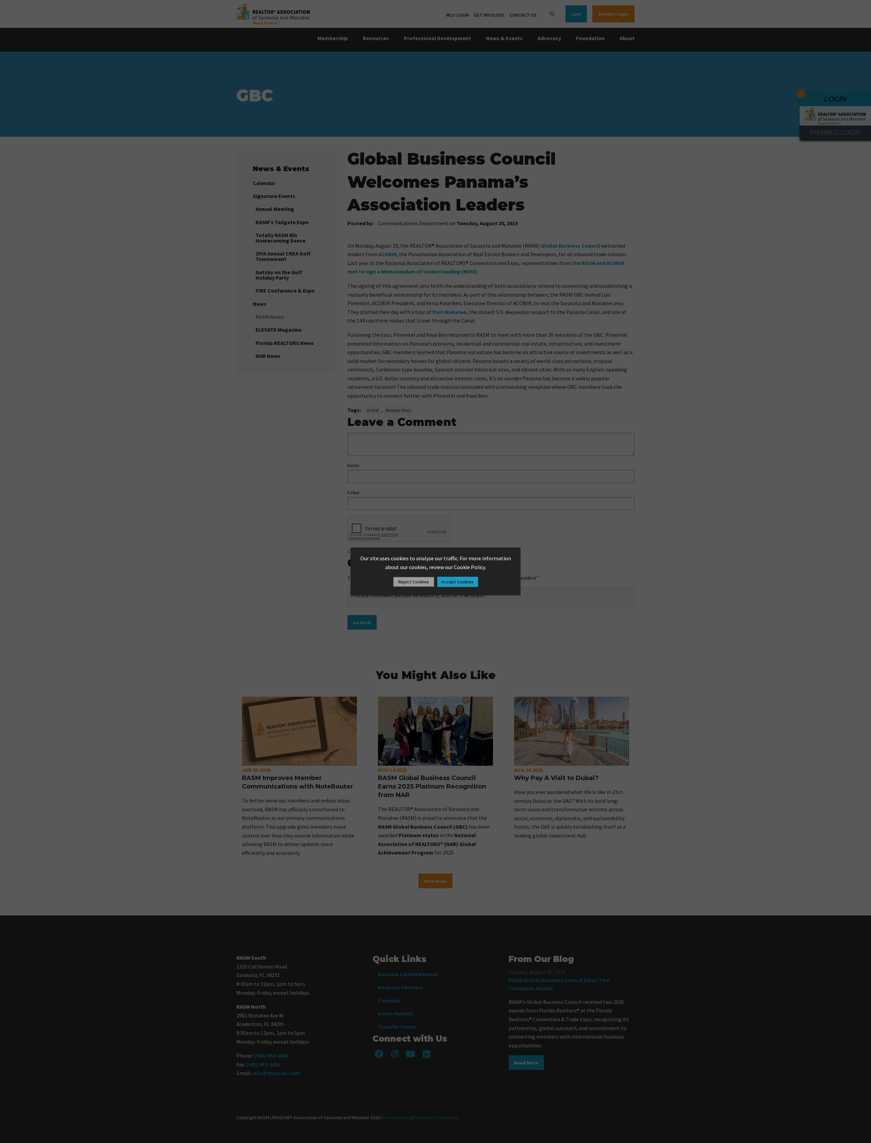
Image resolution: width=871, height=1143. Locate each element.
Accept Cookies (457, 582)
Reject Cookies (413, 582)
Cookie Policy (469, 567)
